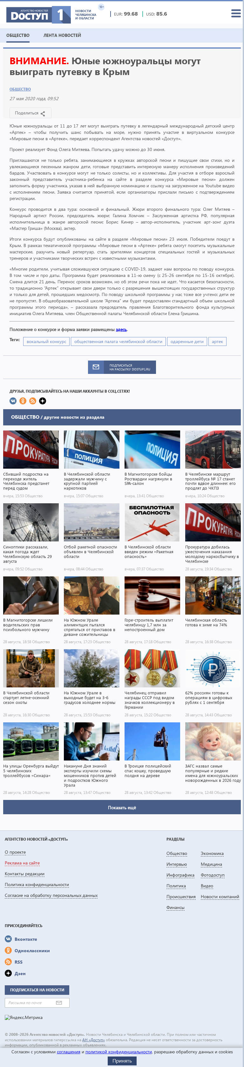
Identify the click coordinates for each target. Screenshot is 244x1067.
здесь (121, 329)
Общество (20, 89)
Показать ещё (122, 807)
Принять (122, 1060)
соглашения (68, 1052)
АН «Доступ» (93, 1039)
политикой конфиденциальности (118, 1052)
